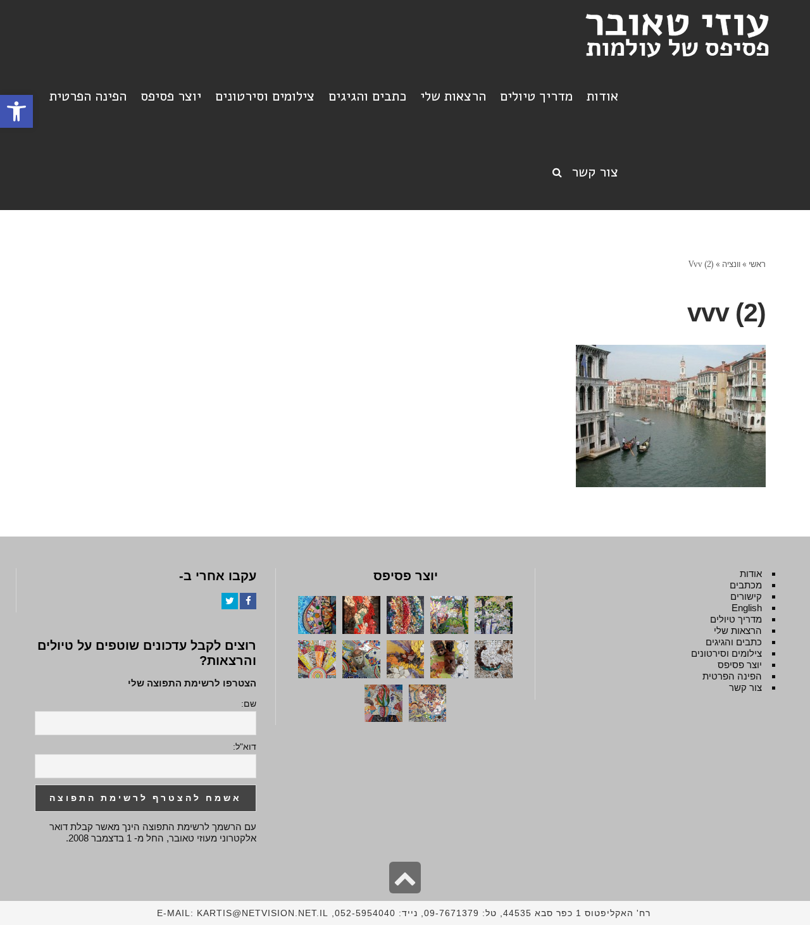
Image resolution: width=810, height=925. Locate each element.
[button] (16, 111)
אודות (751, 573)
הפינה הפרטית (732, 676)
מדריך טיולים (736, 619)
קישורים (746, 596)
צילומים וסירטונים (726, 653)
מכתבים (746, 585)
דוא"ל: (244, 747)
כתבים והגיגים (734, 641)
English (747, 607)
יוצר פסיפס (740, 664)
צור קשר (745, 687)
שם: (248, 703)
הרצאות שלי (738, 630)
